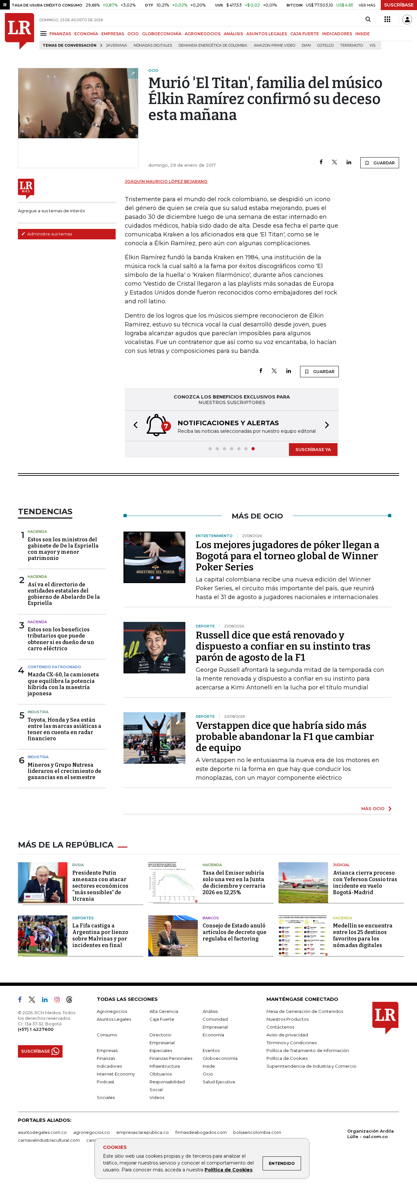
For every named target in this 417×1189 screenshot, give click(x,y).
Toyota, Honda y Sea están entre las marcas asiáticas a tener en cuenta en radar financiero (64, 729)
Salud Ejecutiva (219, 1081)
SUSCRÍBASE (399, 5)
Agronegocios (112, 1011)
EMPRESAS (112, 33)
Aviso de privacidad (287, 1034)
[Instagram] (59, 1000)
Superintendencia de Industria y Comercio (311, 1066)
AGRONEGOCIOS (203, 33)
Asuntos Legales (114, 1019)
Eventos (211, 1050)
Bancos (211, 918)
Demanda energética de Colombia (213, 45)
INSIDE (362, 33)
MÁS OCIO (372, 808)
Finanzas (106, 1058)
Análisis (210, 1011)
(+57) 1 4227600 (35, 1029)
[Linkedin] (349, 162)
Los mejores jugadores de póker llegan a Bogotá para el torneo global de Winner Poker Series (288, 556)
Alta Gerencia (164, 1011)
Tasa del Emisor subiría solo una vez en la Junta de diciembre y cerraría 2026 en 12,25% (234, 883)
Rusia (78, 865)
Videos (157, 1097)
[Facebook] (321, 162)
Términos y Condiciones (291, 1042)
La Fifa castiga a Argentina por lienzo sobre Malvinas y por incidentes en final (100, 935)
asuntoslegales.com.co (42, 1132)
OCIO (133, 33)
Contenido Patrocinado (54, 667)
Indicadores (109, 1066)
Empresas (107, 1050)
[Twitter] (335, 162)
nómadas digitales (153, 45)
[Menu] (44, 33)
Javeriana (116, 45)
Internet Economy (116, 1073)
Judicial (341, 865)
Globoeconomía (220, 1058)
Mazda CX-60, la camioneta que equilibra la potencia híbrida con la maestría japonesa (63, 684)
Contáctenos (280, 1027)
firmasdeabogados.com (201, 1132)
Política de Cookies (228, 1170)
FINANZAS (60, 33)
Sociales (106, 1097)
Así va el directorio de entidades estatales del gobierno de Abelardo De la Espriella (64, 594)
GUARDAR (383, 162)
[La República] (19, 31)
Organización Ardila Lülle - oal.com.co (370, 1133)
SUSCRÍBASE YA (313, 449)
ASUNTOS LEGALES (266, 33)
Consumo (107, 1034)
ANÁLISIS (233, 33)
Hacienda (37, 531)
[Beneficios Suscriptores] (387, 19)
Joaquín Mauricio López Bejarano (166, 181)
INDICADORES (337, 33)
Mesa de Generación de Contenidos (304, 1011)
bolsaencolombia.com (257, 1132)
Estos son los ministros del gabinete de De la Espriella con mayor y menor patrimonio (63, 549)
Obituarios (161, 1073)
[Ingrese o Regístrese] (407, 19)
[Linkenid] (47, 1000)
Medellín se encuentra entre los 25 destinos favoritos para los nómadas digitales (363, 935)
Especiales (161, 1050)
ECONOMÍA (86, 33)
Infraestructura (165, 1066)
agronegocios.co (91, 1132)
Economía (213, 1034)
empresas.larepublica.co (142, 1132)
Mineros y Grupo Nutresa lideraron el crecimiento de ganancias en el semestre (64, 771)
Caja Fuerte (162, 1019)
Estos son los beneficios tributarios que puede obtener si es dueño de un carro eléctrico (61, 639)
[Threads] (72, 1000)
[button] (133, 426)
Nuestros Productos (287, 1019)
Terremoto (351, 45)
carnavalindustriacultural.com (49, 1140)
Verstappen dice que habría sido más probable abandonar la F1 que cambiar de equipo (285, 737)
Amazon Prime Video (274, 45)
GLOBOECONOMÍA (161, 33)
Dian (306, 45)
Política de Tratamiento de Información (307, 1050)
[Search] (368, 19)
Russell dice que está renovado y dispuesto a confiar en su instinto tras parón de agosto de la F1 (283, 646)
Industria (38, 712)
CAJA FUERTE (304, 33)
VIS (372, 45)
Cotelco (325, 45)
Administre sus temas (49, 233)
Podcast (105, 1081)
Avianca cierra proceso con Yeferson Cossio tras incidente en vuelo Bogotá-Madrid (365, 883)
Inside (209, 1066)
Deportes (83, 918)
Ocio (208, 1073)
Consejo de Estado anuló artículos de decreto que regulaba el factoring (234, 932)
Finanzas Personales (171, 1058)
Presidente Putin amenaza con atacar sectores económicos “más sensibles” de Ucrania (100, 886)
